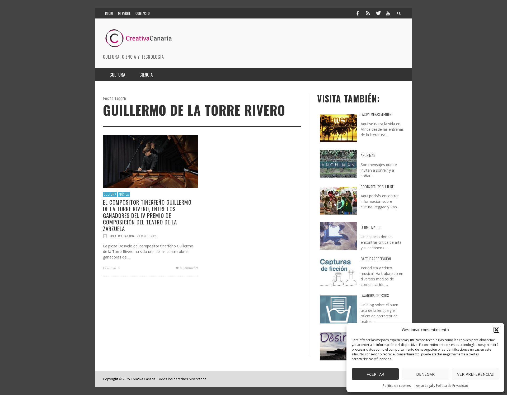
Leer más (110, 268)
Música (124, 194)
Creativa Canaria (122, 236)
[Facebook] (358, 13)
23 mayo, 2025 (147, 236)
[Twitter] (378, 13)
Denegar (425, 374)
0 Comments (188, 268)
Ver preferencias (475, 374)
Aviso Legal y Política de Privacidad (442, 385)
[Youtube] (388, 13)
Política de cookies (397, 385)
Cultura (110, 194)
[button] (496, 329)
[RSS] (368, 13)
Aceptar (375, 374)
